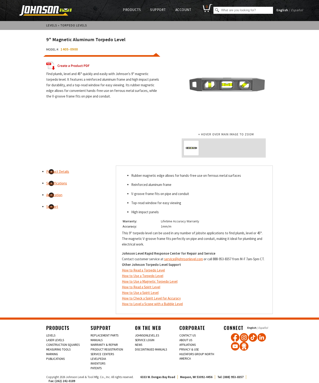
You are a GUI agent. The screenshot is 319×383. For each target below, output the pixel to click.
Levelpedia (98, 359)
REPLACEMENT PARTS (104, 335)
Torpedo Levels (73, 25)
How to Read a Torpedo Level (143, 270)
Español (297, 10)
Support (52, 206)
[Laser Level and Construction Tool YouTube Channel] (235, 346)
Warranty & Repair (104, 345)
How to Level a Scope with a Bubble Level (152, 304)
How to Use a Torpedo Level (142, 276)
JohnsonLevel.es (147, 335)
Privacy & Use (189, 349)
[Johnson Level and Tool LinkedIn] (261, 337)
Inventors (98, 363)
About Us (185, 340)
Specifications (56, 183)
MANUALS (97, 340)
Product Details (57, 171)
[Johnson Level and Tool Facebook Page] (235, 337)
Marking (52, 354)
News (138, 345)
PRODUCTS (132, 9)
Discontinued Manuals (151, 349)
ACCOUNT (183, 9)
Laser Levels (55, 340)
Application (54, 195)
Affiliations (187, 345)
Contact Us (187, 335)
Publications (55, 359)
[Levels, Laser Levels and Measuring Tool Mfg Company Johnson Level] (45, 11)
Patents (96, 368)
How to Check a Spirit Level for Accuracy (151, 298)
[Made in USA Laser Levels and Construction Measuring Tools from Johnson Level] (244, 337)
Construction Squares (63, 345)
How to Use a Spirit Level (140, 292)
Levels (51, 25)
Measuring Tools (58, 349)
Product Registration (107, 349)
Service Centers (102, 354)
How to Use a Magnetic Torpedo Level (149, 281)
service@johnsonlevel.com (183, 259)
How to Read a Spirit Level (141, 287)
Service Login (144, 340)
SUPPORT (158, 9)
